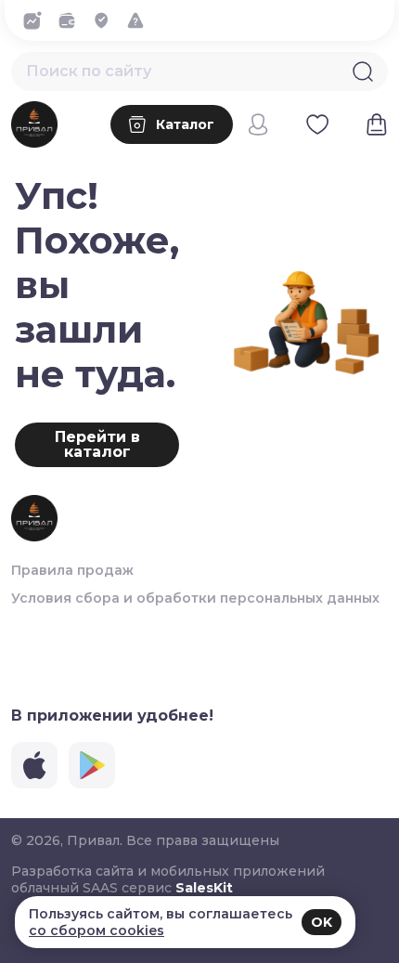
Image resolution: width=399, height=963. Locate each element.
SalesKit (204, 887)
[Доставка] (106, 20)
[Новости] (37, 20)
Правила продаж (72, 570)
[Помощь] (140, 20)
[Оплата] (72, 20)
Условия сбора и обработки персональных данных (195, 598)
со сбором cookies (96, 930)
